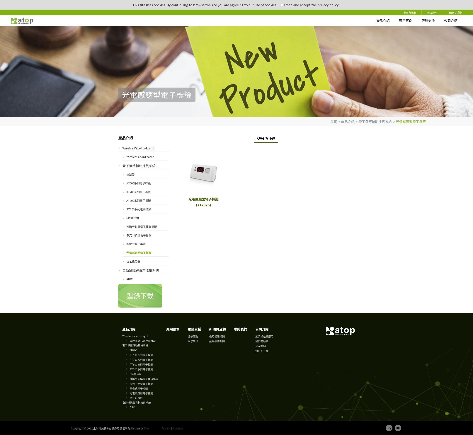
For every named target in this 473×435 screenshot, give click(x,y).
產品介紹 (383, 20)
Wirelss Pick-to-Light (138, 148)
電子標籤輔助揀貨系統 (375, 121)
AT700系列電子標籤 (138, 192)
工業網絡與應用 (264, 336)
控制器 (130, 174)
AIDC (129, 279)
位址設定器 (133, 261)
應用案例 (405, 20)
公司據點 (260, 346)
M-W (146, 428)
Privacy (165, 428)
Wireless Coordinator (140, 157)
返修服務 (193, 336)
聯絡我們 (432, 12)
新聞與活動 (410, 12)
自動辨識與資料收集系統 (140, 270)
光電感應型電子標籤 (138, 253)
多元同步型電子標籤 (138, 235)
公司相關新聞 (217, 336)
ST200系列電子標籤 (138, 209)
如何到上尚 (261, 351)
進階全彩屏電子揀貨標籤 (141, 226)
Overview (266, 138)
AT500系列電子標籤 (138, 183)
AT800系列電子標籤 (138, 200)
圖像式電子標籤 (136, 244)
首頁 (333, 121)
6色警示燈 (132, 218)
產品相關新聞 (217, 341)
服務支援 (428, 20)
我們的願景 (261, 341)
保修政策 (193, 341)
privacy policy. (328, 4)
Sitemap (177, 428)
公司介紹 (450, 20)
